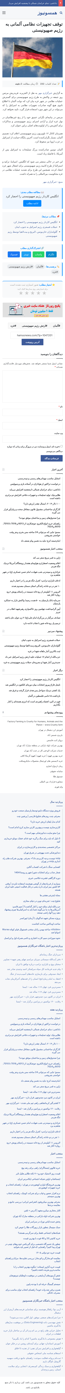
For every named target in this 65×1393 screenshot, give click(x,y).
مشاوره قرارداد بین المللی (51, 781)
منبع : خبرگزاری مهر (53, 181)
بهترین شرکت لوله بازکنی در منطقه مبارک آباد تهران (40, 745)
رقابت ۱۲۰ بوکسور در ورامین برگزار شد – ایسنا (38, 1001)
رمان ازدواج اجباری (54, 766)
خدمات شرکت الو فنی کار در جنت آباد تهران (43, 750)
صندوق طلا (58, 776)
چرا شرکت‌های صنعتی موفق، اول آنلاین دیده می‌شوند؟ (35, 1317)
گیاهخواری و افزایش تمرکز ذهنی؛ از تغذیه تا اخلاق (38, 1348)
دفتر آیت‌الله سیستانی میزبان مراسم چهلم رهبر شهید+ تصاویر (32, 959)
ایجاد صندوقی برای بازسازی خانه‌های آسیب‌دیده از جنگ (35, 974)
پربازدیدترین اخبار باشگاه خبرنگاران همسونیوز (40, 945)
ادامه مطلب (32, 203)
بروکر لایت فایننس (55, 740)
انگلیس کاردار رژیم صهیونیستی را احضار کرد (32, 196)
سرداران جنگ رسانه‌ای (50, 954)
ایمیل (59, 420)
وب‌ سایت (58, 433)
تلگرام (51, 254)
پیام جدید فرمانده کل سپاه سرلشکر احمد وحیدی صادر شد (34, 969)
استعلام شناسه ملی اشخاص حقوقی (44, 1353)
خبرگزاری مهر (45, 92)
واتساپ (38, 254)
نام (61, 406)
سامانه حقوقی (56, 771)
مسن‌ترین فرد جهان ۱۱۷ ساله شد (45, 992)
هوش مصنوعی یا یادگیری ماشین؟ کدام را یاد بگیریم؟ (36, 1338)
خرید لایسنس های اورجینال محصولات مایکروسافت (41, 761)
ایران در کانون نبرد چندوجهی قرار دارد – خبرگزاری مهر (35, 996)
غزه (13, 325)
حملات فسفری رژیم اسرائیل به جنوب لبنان (36, 226)
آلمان (56, 325)
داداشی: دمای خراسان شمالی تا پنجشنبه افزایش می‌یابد (32, 3)
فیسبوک (14, 254)
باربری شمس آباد (55, 735)
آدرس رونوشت (32, 342)
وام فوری (59, 786)
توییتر (26, 254)
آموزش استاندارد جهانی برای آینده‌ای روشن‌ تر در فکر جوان (33, 1343)
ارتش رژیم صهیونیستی (34, 325)
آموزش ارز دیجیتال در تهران (50, 730)
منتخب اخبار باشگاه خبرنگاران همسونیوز (42, 1300)
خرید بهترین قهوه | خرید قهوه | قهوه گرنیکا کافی (41, 755)
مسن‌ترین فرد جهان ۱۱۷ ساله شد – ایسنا (42, 987)
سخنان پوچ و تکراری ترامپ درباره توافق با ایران (38, 964)
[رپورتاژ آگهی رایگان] (32, 309)
